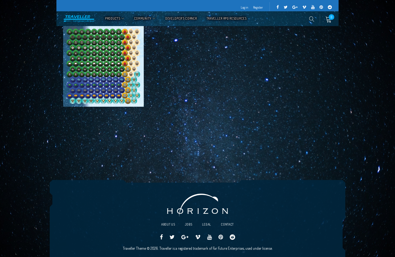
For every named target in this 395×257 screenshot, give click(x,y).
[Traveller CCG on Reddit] (330, 7)
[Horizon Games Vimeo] (304, 7)
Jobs (188, 224)
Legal (206, 224)
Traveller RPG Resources (227, 18)
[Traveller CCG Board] (321, 7)
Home (79, 18)
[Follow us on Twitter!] (286, 7)
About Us (168, 224)
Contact (227, 224)
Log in (244, 7)
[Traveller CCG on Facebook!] (277, 7)
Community (143, 18)
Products (112, 18)
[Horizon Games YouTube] (313, 7)
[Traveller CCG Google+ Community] (294, 7)
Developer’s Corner (181, 18)
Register (258, 7)
